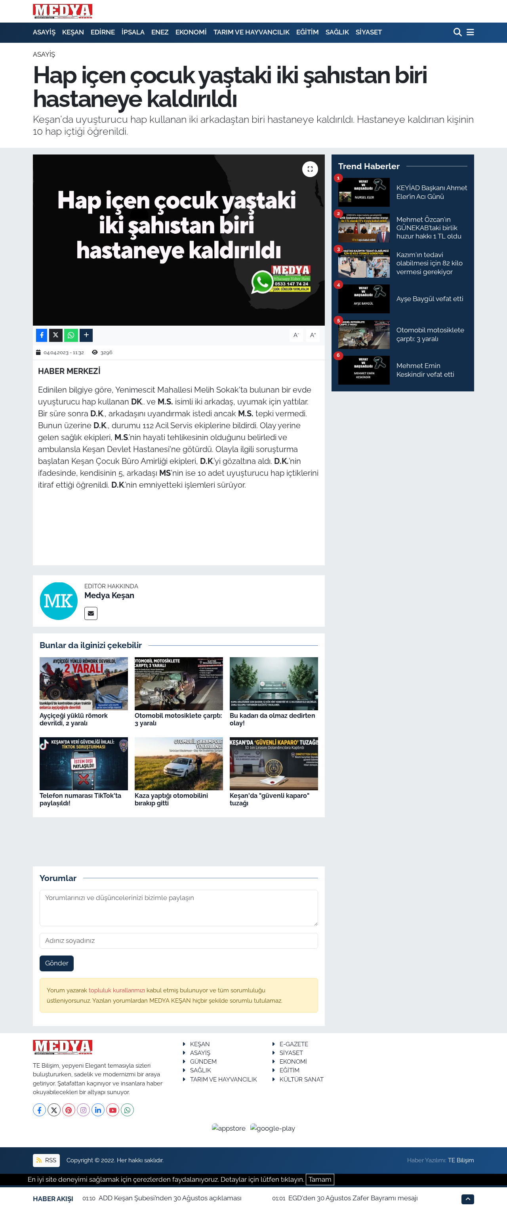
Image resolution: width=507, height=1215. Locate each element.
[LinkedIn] (98, 1109)
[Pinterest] (68, 1109)
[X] (54, 1109)
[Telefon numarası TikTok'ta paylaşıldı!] (84, 763)
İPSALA (133, 32)
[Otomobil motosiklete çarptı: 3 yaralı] (179, 683)
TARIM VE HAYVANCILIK (251, 32)
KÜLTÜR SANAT (302, 1079)
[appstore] (229, 1128)
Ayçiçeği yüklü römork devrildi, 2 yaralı (74, 719)
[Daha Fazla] (86, 335)
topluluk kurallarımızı (118, 990)
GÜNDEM (203, 1061)
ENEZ (160, 32)
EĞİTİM (307, 32)
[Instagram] (83, 1109)
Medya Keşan (109, 595)
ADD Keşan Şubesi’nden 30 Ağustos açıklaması (170, 1198)
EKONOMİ (191, 32)
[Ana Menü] (469, 32)
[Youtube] (112, 1109)
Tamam (320, 1179)
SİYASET (369, 32)
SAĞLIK (337, 32)
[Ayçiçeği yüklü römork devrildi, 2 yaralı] (84, 683)
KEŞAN (73, 32)
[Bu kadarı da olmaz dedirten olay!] (274, 683)
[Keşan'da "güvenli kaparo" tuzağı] (274, 763)
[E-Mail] (90, 613)
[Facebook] (39, 1109)
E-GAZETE (294, 1044)
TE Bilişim (461, 1160)
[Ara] (458, 32)
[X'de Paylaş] (56, 335)
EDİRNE (103, 32)
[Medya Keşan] (59, 600)
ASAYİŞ (44, 32)
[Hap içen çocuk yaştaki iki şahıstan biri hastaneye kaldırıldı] (179, 240)
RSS (50, 1160)
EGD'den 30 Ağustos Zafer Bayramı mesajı (353, 1198)
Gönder (57, 963)
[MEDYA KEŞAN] (62, 11)
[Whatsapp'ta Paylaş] (71, 335)
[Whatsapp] (127, 1109)
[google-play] (273, 1128)
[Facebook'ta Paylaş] (41, 335)
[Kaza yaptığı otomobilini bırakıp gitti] (179, 763)
